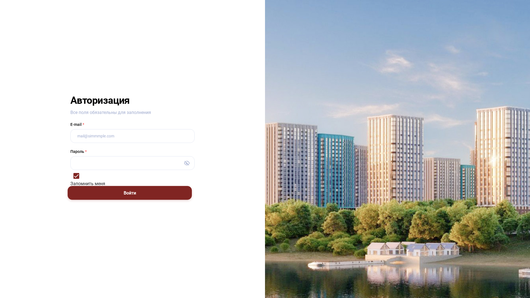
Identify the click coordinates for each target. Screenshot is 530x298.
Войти (130, 193)
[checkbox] (132, 178)
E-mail (77, 124)
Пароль (78, 151)
